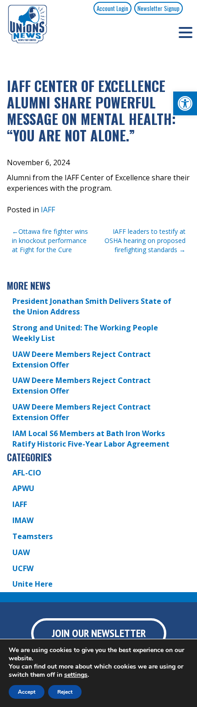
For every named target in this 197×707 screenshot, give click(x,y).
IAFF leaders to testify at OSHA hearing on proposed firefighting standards (145, 240)
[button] (185, 103)
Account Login (112, 8)
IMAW (22, 520)
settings (76, 675)
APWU (23, 488)
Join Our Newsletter (99, 633)
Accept (26, 692)
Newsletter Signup (158, 8)
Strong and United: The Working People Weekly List (85, 333)
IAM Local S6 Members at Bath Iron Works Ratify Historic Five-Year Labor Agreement (91, 438)
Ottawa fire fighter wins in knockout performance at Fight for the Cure (50, 240)
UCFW (22, 568)
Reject (64, 692)
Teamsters (32, 536)
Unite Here (32, 584)
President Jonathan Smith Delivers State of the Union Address (91, 306)
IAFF (48, 210)
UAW (21, 552)
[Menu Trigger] (185, 32)
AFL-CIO (26, 473)
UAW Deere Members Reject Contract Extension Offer (81, 359)
